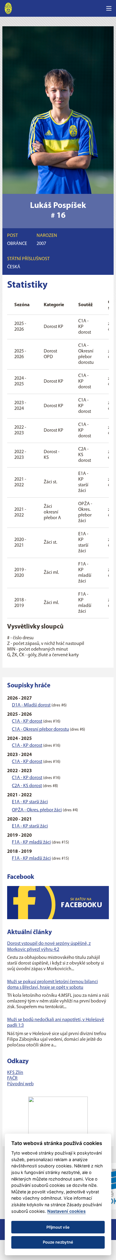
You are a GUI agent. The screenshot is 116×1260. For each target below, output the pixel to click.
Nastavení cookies (66, 1211)
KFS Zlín (15, 1072)
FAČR (12, 1078)
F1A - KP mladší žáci (31, 842)
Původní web (20, 1084)
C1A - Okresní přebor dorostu (40, 729)
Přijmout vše (58, 1227)
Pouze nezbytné (58, 1242)
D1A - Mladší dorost (31, 705)
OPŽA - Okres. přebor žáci (37, 810)
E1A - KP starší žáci (30, 802)
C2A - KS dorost (27, 786)
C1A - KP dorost (27, 721)
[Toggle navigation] (109, 8)
